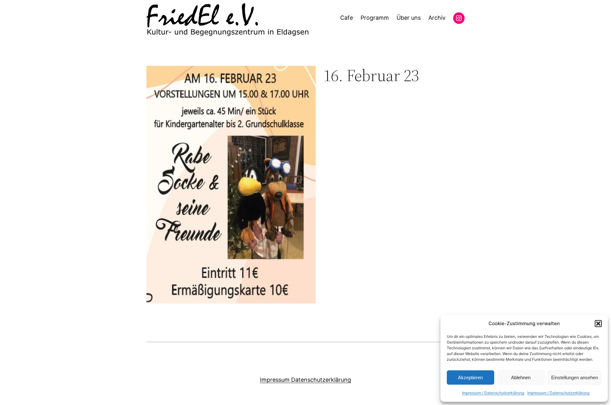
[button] (598, 323)
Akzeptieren (470, 377)
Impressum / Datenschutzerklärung (493, 392)
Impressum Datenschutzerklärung (305, 379)
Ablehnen (520, 377)
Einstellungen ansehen (574, 377)
